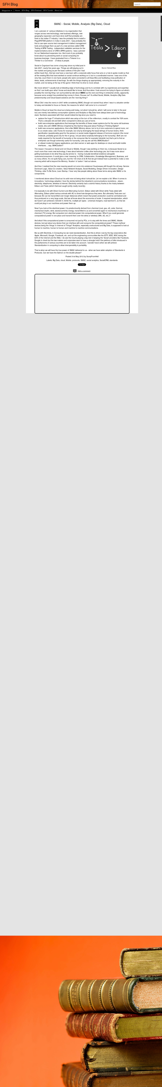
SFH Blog (25, 10)
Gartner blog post (84, 125)
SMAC (83, 260)
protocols (76, 260)
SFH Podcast (36, 10)
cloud (63, 260)
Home (17, 10)
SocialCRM (104, 260)
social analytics (93, 260)
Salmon (60, 252)
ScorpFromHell (92, 256)
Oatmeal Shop (111, 68)
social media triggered (87, 133)
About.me (58, 10)
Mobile (68, 260)
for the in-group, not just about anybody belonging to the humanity (88, 135)
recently (81, 186)
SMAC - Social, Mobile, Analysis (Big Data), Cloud (82, 24)
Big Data (56, 260)
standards (114, 260)
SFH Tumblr (48, 10)
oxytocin (116, 133)
